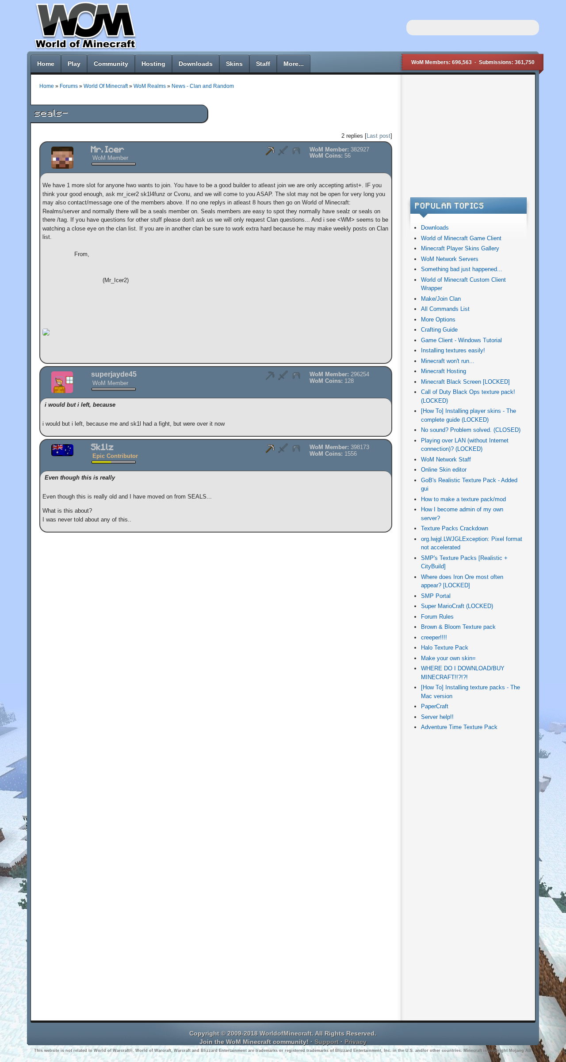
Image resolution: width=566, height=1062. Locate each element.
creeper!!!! (434, 637)
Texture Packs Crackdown (454, 528)
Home (45, 63)
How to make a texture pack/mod (463, 499)
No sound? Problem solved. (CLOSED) (470, 430)
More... (293, 63)
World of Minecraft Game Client (461, 238)
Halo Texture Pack (444, 647)
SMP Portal (436, 596)
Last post (378, 135)
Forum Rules (437, 616)
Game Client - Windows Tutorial (461, 340)
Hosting (153, 63)
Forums (69, 86)
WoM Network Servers (449, 259)
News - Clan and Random (203, 86)
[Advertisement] (467, 138)
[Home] (83, 48)
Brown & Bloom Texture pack (458, 627)
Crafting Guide (439, 329)
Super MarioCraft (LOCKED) (457, 606)
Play (74, 63)
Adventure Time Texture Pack (459, 727)
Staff (263, 63)
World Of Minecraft (106, 86)
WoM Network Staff (446, 459)
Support (326, 1041)
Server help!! (437, 717)
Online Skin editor (444, 469)
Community (111, 63)
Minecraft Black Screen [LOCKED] (465, 381)
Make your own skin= (448, 658)
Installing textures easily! (453, 350)
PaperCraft (434, 706)
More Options (438, 319)
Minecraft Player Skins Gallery (460, 248)
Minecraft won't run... (447, 361)
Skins (234, 63)
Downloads (196, 63)
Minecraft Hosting (443, 371)
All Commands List (445, 309)
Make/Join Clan (441, 298)
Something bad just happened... (461, 269)
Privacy (355, 1041)
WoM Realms (150, 86)
